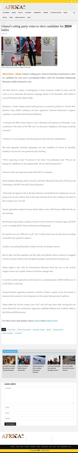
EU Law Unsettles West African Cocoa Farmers (68, 368)
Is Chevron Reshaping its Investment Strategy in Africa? (54, 368)
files (29, 18)
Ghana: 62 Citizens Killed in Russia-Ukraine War (23, 368)
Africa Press (11, 330)
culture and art (55, 13)
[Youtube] (75, 1)
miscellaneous (20, 18)
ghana (49, 330)
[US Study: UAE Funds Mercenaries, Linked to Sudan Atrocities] (9, 360)
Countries (6, 13)
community (37, 13)
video (11, 18)
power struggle (7, 333)
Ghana (14, 13)
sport (65, 13)
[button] (74, 13)
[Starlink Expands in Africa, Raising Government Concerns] (39, 360)
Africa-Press (52, 321)
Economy (28, 13)
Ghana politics (58, 330)
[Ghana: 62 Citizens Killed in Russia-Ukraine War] (24, 360)
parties (45, 13)
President (18, 333)
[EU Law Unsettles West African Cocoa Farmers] (69, 360)
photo (5, 18)
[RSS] (68, 1)
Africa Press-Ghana (24, 330)
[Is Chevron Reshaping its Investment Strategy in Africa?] (54, 360)
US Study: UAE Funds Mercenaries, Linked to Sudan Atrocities (9, 368)
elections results (38, 330)
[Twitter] (71, 1)
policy (20, 13)
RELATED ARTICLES (10, 351)
